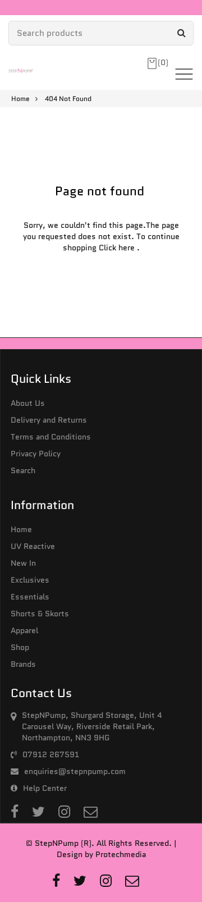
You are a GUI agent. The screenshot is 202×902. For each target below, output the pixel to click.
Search (23, 470)
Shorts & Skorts (40, 613)
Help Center (45, 788)
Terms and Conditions (51, 436)
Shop (20, 647)
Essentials (30, 596)
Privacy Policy (36, 453)
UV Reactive (33, 546)
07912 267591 (50, 754)
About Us (28, 403)
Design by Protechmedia (101, 854)
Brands (23, 664)
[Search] (181, 33)
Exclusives (30, 579)
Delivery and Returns (49, 419)
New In (23, 563)
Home (20, 98)
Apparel (24, 630)
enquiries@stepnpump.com (75, 771)
